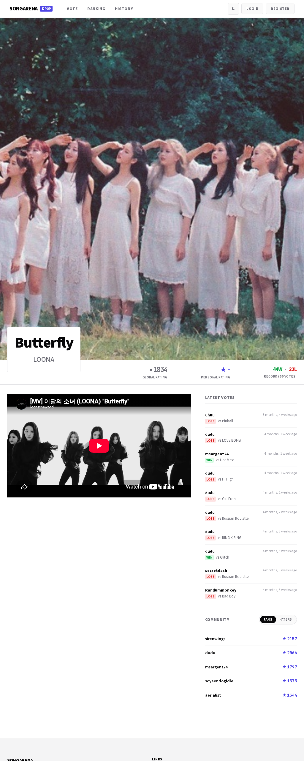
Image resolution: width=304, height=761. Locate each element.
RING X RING (231, 537)
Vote (72, 9)
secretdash (216, 570)
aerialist (213, 695)
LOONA (43, 359)
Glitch (224, 557)
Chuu (210, 415)
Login (252, 8)
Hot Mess (227, 460)
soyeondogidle (219, 681)
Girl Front (229, 499)
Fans (268, 619)
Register (280, 8)
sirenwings (215, 639)
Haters (286, 619)
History (124, 9)
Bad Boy (228, 596)
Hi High (228, 479)
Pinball (227, 421)
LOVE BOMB (231, 440)
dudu (210, 434)
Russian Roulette (235, 518)
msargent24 (216, 454)
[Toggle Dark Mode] (233, 8)
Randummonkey (220, 590)
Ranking (96, 9)
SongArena (30, 8)
